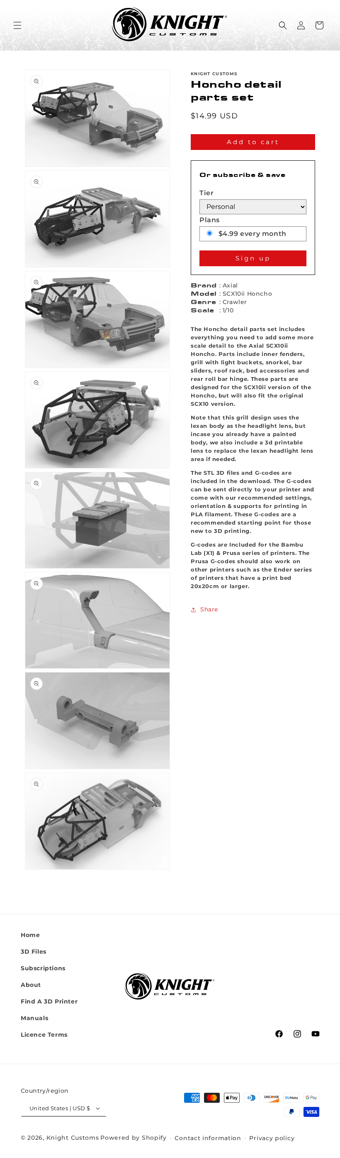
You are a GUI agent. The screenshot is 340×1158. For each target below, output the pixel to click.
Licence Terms (44, 1034)
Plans (209, 220)
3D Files (33, 951)
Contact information (208, 1138)
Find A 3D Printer (49, 1001)
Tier (206, 193)
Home (30, 935)
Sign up (253, 258)
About (31, 985)
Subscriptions (43, 968)
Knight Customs (72, 1137)
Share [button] (209, 609)
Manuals (34, 1018)
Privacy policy (271, 1138)
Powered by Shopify (133, 1137)
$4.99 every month (251, 234)
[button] (17, 25)
